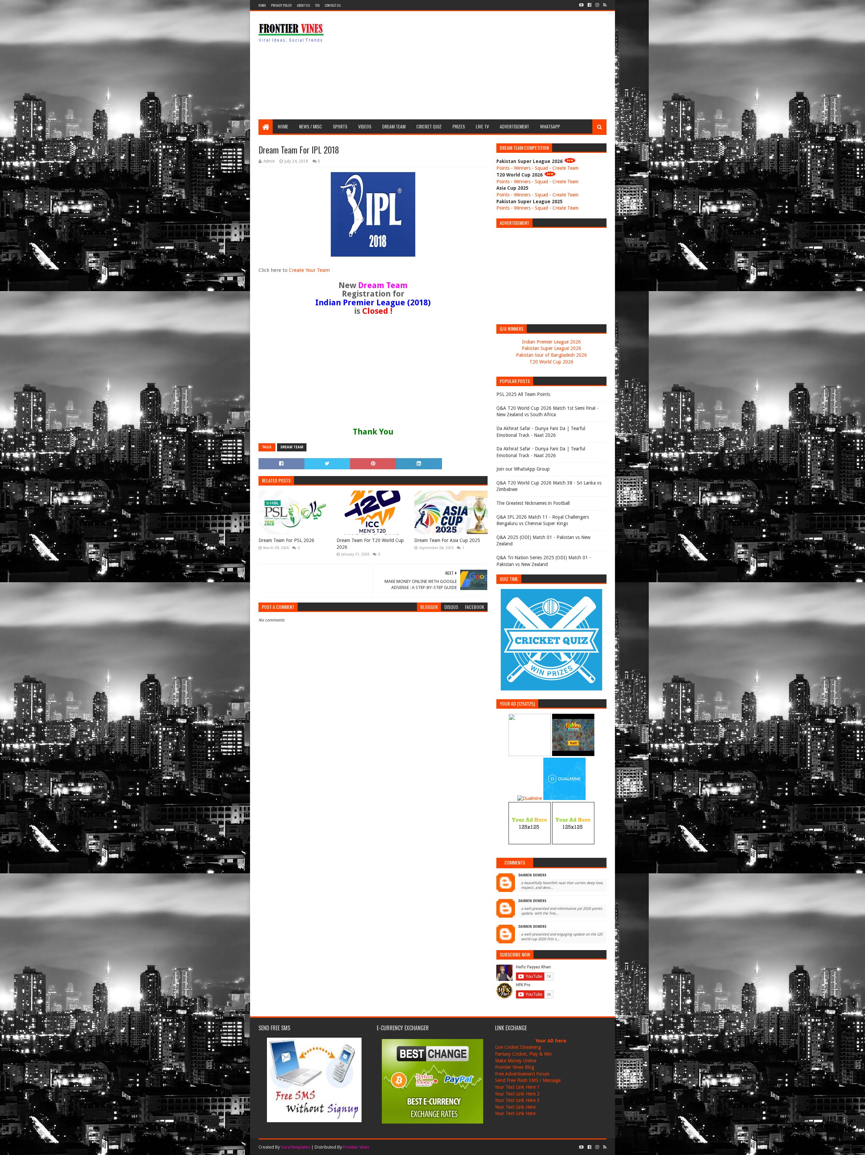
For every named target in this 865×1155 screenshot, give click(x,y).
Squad (541, 168)
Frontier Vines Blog (514, 1067)
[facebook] (589, 5)
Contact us (333, 5)
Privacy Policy (281, 5)
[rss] (604, 5)
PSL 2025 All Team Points (523, 394)
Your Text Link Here (515, 1107)
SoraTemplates (295, 1147)
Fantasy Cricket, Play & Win (523, 1054)
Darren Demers (532, 875)
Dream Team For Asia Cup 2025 (447, 540)
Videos (364, 126)
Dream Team (393, 126)
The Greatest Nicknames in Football (533, 503)
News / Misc (310, 126)
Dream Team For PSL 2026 (286, 540)
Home (262, 5)
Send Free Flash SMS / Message (528, 1080)
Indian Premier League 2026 (551, 342)
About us (303, 5)
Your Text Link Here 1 (517, 1087)
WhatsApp (550, 126)
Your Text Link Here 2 (517, 1094)
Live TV (482, 126)
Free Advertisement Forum (522, 1074)
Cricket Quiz (429, 126)
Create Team (565, 168)
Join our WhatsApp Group (523, 469)
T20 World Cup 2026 (551, 361)
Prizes (458, 126)
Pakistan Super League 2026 (551, 348)
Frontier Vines (356, 1147)
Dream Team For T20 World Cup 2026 (370, 544)
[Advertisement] (484, 65)
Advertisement (514, 126)
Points (503, 168)
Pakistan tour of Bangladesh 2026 (551, 355)
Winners (522, 168)
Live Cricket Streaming (518, 1047)
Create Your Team (309, 270)
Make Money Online (515, 1060)
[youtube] (581, 5)
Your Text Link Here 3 (517, 1100)
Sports (340, 126)
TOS (317, 5)
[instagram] (597, 5)
